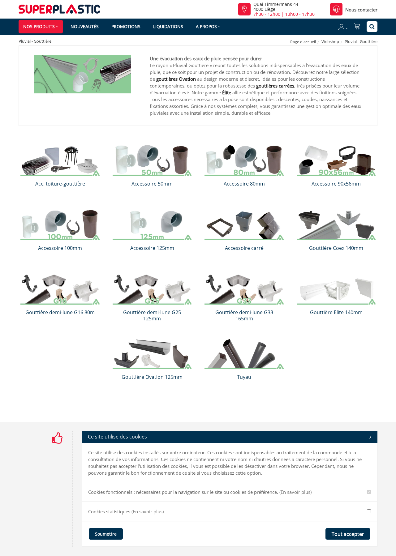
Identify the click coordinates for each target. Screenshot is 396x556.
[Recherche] (372, 26)
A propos (206, 26)
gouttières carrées (275, 86)
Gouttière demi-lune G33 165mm (244, 315)
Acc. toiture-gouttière (60, 183)
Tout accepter (348, 534)
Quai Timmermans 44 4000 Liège (275, 7)
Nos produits (39, 26)
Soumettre (106, 534)
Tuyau (244, 377)
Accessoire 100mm (60, 248)
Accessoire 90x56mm (336, 183)
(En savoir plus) (295, 492)
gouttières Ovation (176, 79)
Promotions (125, 26)
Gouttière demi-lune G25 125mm (152, 315)
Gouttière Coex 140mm (336, 248)
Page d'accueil (303, 42)
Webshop (330, 41)
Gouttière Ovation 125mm (152, 377)
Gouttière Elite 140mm (336, 312)
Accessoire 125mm (152, 248)
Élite (226, 92)
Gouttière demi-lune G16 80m (60, 312)
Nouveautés (85, 26)
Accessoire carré (244, 248)
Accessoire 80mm (244, 183)
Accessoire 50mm (152, 183)
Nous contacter (361, 9)
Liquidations (168, 26)
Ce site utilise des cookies (117, 436)
